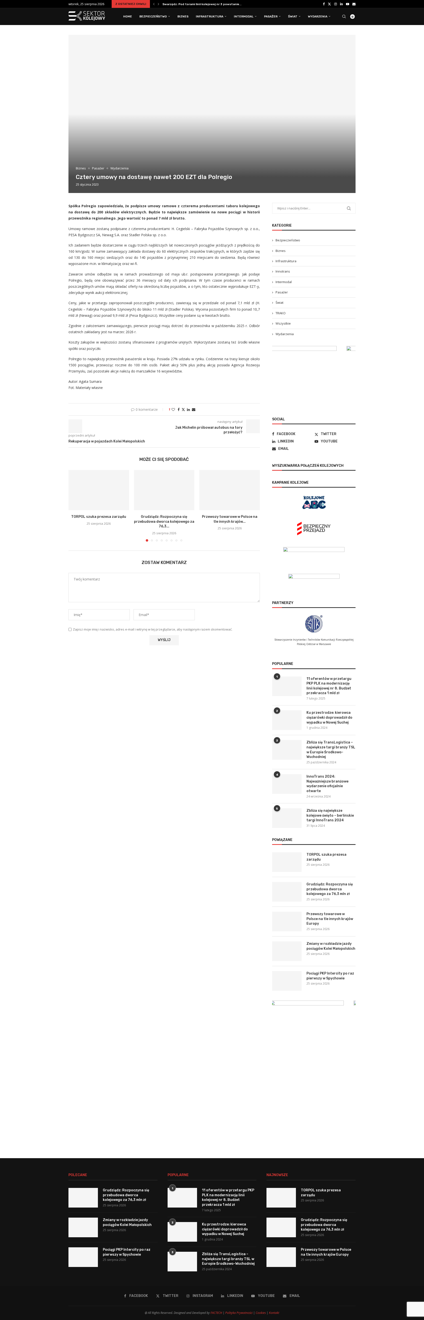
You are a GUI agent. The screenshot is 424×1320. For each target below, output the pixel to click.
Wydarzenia (317, 16)
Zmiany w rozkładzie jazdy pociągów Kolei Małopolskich (330, 946)
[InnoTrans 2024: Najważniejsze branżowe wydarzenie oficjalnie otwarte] (287, 784)
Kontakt (274, 1313)
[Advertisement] (314, 1106)
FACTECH (216, 1313)
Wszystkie (283, 323)
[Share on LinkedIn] (188, 409)
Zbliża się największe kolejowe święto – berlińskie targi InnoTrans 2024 (330, 815)
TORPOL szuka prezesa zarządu (186, 4)
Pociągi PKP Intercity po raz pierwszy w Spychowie (330, 975)
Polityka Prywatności (238, 1313)
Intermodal (243, 16)
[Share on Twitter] (183, 409)
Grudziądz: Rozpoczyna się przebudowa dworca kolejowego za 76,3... (164, 521)
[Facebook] (324, 4)
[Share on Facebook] (179, 409)
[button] (154, 4)
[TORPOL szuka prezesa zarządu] (98, 490)
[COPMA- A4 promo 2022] (314, 348)
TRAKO (281, 313)
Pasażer (271, 16)
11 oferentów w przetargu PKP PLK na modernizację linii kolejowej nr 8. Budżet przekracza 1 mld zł (328, 686)
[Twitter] (329, 4)
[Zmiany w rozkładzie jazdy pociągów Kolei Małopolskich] (287, 951)
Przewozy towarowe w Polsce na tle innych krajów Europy (329, 919)
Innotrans (283, 271)
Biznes (182, 16)
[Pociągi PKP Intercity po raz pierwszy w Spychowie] (287, 981)
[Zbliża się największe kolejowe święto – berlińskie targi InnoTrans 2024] (287, 818)
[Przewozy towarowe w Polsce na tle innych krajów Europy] (229, 490)
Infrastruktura (209, 16)
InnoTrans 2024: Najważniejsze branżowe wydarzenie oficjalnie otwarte (327, 783)
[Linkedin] (341, 4)
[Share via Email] (193, 409)
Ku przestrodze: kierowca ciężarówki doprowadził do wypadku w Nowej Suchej (329, 717)
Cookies (261, 1313)
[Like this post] (173, 409)
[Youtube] (347, 4)
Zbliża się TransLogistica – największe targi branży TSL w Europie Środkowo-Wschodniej (330, 749)
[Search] (344, 16)
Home (127, 16)
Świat (292, 16)
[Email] (354, 4)
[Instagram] (335, 4)
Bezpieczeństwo (153, 16)
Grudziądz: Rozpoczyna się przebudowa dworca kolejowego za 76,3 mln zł (329, 889)
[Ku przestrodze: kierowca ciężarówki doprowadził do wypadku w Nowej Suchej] (287, 720)
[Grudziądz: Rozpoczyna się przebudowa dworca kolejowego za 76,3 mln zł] (164, 490)
